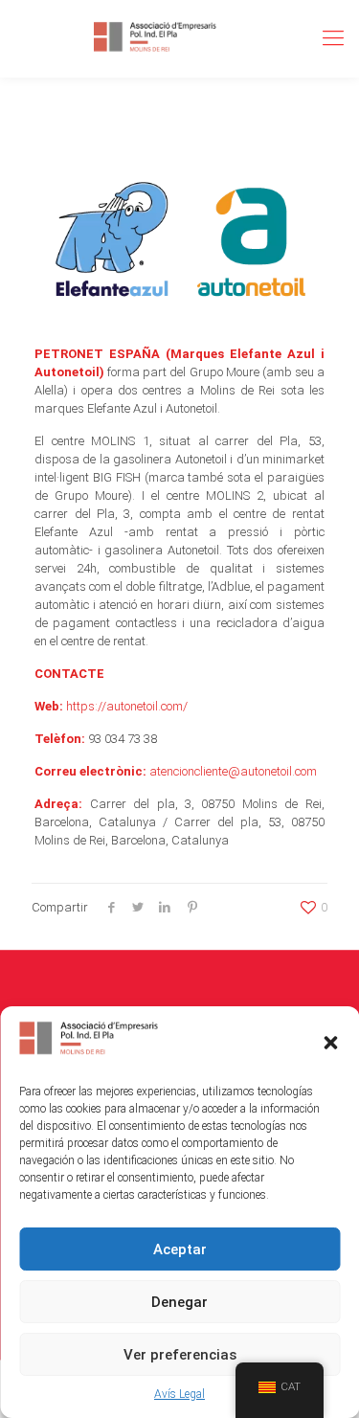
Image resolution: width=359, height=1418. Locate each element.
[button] (330, 1042)
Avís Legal (179, 1394)
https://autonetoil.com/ (127, 706)
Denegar (179, 1302)
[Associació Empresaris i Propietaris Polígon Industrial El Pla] (156, 38)
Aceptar (180, 1249)
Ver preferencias (179, 1354)
